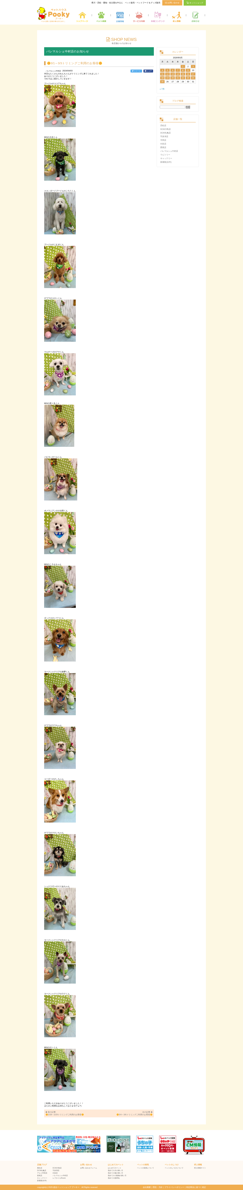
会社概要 (147, 1187)
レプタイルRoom (59, 1178)
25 (162, 82)
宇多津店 (164, 136)
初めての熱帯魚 (114, 1178)
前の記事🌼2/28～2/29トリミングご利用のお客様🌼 (65, 1113)
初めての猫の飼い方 (115, 1173)
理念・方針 (158, 1187)
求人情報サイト (200, 1168)
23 (188, 78)
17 (193, 74)
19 (167, 78)
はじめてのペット (114, 1168)
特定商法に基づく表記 (196, 1187)
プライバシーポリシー (174, 1187)
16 (188, 74)
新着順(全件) (166, 162)
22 (183, 78)
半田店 (163, 140)
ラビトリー (165, 155)
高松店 (163, 125)
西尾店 (163, 147)
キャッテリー (166, 158)
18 (162, 78)
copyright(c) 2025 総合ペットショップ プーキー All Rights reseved (67, 1187)
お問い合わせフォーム (88, 1168)
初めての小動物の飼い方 (117, 1176)
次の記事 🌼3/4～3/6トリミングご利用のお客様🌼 (134, 1113)
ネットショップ (196, 3)
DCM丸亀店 (165, 133)
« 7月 (162, 89)
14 (178, 74)
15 (183, 74)
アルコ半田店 (42, 1173)
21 (178, 78)
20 (173, 78)
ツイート (137, 71)
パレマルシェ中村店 (169, 151)
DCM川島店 (165, 129)
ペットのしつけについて (174, 1168)
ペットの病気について (145, 1168)
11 (162, 74)
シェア (149, 71)
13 (173, 74)
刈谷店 (163, 144)
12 (167, 74)
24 (193, 78)
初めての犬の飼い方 (115, 1170)
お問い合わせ (173, 3)
